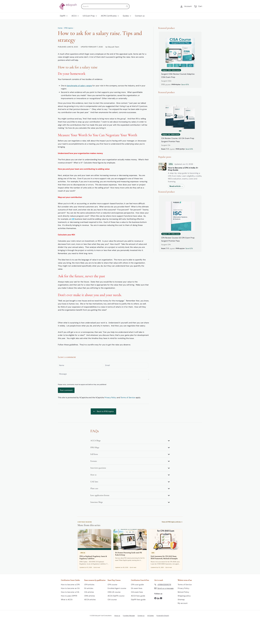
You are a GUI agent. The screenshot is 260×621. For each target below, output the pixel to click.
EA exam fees (136, 588)
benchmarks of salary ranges (79, 85)
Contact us (140, 16)
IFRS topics (68, 28)
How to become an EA (70, 588)
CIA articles (89, 592)
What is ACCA (66, 599)
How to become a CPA (70, 584)
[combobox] (105, 6)
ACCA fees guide (138, 596)
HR (73, 219)
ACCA (74, 16)
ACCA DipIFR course (116, 596)
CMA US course (114, 592)
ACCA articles (90, 599)
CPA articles (89, 584)
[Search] (127, 6)
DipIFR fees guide (138, 599)
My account (183, 603)
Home (60, 28)
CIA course (112, 599)
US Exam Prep (89, 16)
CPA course (112, 584)
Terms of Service (128, 397)
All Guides (150, 615)
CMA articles (89, 596)
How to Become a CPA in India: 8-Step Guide (183, 169)
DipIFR (63, 16)
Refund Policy (183, 592)
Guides (126, 16)
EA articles (88, 588)
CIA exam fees (137, 592)
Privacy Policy (110, 397)
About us (117, 615)
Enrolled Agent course (117, 588)
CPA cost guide (137, 584)
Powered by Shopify (163, 615)
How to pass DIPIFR (69, 596)
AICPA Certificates (109, 16)
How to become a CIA (70, 592)
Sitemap (181, 599)
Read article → (176, 186)
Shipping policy (184, 596)
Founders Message (129, 615)
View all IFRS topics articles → (172, 522)
